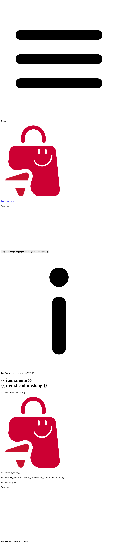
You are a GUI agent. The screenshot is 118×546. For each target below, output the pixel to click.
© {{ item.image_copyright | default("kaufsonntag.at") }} (25, 252)
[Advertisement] (59, 230)
